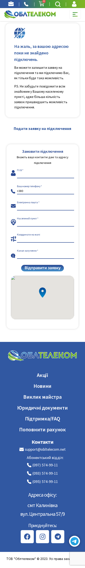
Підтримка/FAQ (42, 418)
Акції (42, 375)
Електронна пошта (27, 202)
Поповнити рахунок (42, 429)
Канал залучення (27, 250)
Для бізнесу (11, 4)
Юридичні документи (42, 407)
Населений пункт (27, 218)
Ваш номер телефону (29, 186)
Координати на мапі (28, 234)
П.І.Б (19, 170)
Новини (42, 386)
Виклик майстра (42, 396)
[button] (58, 4)
